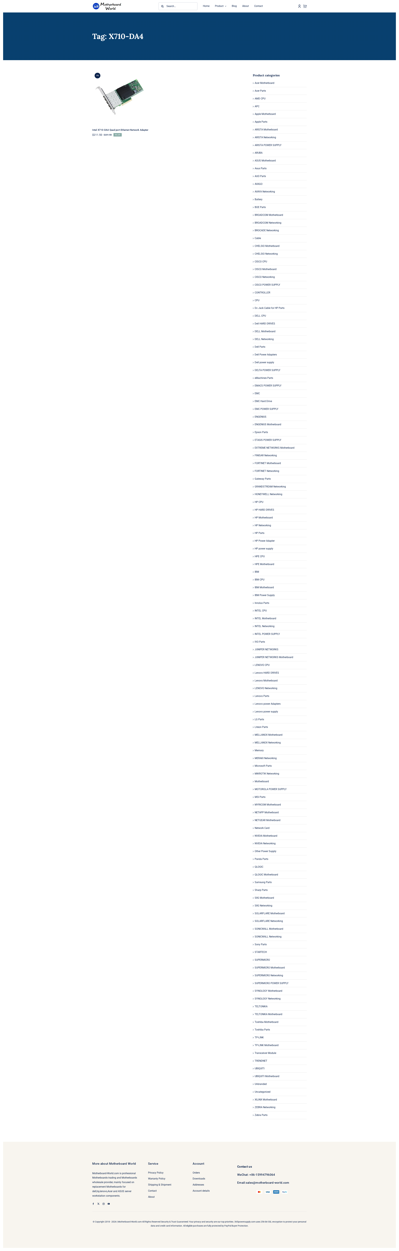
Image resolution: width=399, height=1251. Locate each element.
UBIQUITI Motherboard (267, 1076)
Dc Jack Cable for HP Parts (269, 308)
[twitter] (98, 1204)
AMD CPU (260, 98)
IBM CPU (259, 579)
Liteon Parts (261, 727)
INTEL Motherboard (265, 618)
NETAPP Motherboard (267, 812)
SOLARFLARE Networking (269, 921)
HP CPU (259, 502)
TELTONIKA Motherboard (268, 1014)
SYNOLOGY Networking (268, 998)
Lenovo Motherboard (266, 680)
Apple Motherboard (265, 114)
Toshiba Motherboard (266, 1022)
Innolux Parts (262, 603)
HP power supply (264, 548)
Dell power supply (264, 362)
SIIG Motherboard (264, 897)
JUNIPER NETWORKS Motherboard (274, 657)
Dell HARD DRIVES (265, 323)
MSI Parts (260, 797)
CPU (257, 300)
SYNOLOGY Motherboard (268, 990)
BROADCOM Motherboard (269, 214)
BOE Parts (260, 207)
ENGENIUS (260, 416)
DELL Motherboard (265, 331)
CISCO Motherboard (265, 269)
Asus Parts (261, 168)
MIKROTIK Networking (267, 773)
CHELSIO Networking (266, 253)
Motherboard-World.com (130, 1221)
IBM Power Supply (265, 595)
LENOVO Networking (266, 688)
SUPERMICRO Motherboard (270, 967)
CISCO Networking (265, 277)
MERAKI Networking (266, 758)
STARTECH (261, 952)
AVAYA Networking (265, 191)
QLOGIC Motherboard (266, 874)
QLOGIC (259, 866)
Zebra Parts (261, 1115)
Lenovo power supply (266, 711)
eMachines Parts (264, 377)
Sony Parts (261, 944)
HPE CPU (260, 556)
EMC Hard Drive (263, 401)
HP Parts (259, 533)
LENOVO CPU (262, 665)
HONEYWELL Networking (268, 494)
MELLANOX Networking (268, 742)
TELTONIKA (261, 1006)
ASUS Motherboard (265, 160)
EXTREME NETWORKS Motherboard (274, 447)
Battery (258, 199)
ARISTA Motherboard (266, 129)
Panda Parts (261, 859)
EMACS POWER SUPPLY (268, 385)
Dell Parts (260, 346)
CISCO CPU (261, 261)
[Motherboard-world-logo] (107, 1)
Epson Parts (261, 432)
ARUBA (258, 152)
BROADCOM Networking (268, 222)
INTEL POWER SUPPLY (267, 634)
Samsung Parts (263, 882)
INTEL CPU (261, 610)
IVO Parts (260, 641)
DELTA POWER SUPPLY (267, 370)
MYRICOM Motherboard (268, 804)
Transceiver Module (265, 1053)
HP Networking (263, 525)
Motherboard (262, 781)
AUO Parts (260, 176)
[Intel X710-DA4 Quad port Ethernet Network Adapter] (128, 97)
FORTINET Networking (267, 471)
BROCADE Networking (267, 230)
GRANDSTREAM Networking (270, 486)
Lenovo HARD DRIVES (267, 672)
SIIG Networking (263, 905)
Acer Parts (260, 90)
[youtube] (109, 1204)
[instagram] (104, 1204)
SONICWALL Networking (268, 936)
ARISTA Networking (265, 137)
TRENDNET (261, 1060)
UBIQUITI (259, 1068)
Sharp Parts (261, 890)
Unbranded (261, 1084)
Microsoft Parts (263, 765)
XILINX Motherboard (266, 1099)
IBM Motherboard (264, 587)
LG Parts (259, 719)
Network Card (262, 828)
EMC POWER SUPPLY (266, 408)
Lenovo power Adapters (268, 703)
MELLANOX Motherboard (268, 734)
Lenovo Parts (262, 696)
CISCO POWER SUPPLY (267, 284)
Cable (258, 238)
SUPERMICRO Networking (269, 975)
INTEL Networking (264, 626)
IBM (257, 571)
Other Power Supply (265, 851)
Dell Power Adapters (266, 354)
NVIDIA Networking (265, 843)
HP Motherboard (264, 517)
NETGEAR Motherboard (267, 820)
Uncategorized (262, 1091)
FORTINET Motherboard (268, 463)
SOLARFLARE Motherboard (270, 913)
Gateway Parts (263, 478)
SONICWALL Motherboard (269, 928)
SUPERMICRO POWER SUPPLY (271, 983)
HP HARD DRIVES (264, 509)
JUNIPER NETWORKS (266, 649)
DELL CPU (260, 315)
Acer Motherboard (264, 82)
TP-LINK (259, 1037)
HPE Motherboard (264, 564)
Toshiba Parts (262, 1029)
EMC (257, 393)
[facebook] (93, 1204)
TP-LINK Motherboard (267, 1045)
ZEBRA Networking (265, 1107)
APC (257, 106)
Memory (259, 750)
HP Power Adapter (265, 540)
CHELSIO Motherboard (267, 245)
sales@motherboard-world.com (267, 1182)
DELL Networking (264, 339)
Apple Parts (261, 121)
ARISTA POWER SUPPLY (268, 145)
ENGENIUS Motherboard (268, 424)
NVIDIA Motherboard (266, 835)
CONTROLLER (262, 292)
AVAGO (258, 183)
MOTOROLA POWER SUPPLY (271, 789)
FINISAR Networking (266, 455)
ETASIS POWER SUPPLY (268, 440)
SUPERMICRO (262, 959)
